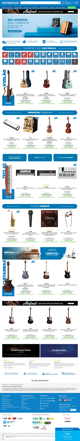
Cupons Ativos (24, 407)
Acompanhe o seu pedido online (28, 398)
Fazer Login (68, 2)
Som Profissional (44, 7)
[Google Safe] (43, 418)
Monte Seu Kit (27, 7)
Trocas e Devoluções (26, 408)
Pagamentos (24, 403)
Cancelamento (24, 399)
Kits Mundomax (18, 7)
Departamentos (8, 7)
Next (78, 26)
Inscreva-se (73, 409)
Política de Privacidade (7, 405)
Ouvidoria (4, 408)
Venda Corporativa (60, 7)
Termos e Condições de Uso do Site (10, 407)
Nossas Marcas (5, 401)
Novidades (51, 7)
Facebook (45, 406)
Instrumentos (35, 7)
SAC (43, 408)
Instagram (45, 403)
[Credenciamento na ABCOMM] (50, 418)
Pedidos (23, 405)
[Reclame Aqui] (37, 423)
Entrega (23, 401)
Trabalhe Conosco (6, 403)
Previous (1, 26)
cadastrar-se (68, 3)
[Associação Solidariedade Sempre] (44, 427)
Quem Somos (5, 398)
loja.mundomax (41, 380)
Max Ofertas (72, 7)
